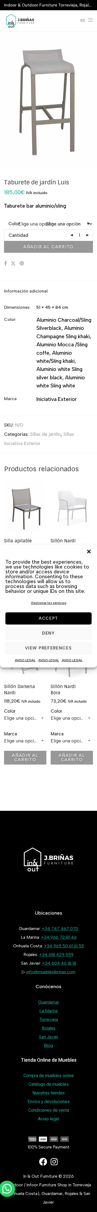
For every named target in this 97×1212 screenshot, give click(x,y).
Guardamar (48, 1002)
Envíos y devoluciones (48, 1101)
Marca (10, 733)
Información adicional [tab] (26, 291)
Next (92, 99)
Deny (48, 633)
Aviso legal (48, 1118)
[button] (89, 551)
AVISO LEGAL (25, 660)
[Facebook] (43, 1162)
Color (10, 711)
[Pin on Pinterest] (22, 263)
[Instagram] (54, 1162)
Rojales (49, 1028)
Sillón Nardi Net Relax (63, 544)
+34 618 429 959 (56, 954)
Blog (48, 1045)
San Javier (48, 1036)
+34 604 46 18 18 (59, 963)
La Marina (48, 1010)
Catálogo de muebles (49, 1084)
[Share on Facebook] (5, 263)
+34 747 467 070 (60, 928)
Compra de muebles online (48, 1075)
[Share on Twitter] (13, 263)
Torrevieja (48, 1019)
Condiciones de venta (48, 1110)
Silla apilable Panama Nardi (19, 544)
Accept (48, 618)
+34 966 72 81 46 (59, 937)
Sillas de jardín (45, 434)
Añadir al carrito (48, 246)
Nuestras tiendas (48, 1092)
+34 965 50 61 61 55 (64, 945)
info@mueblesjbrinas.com (50, 971)
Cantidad (18, 235)
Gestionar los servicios (48, 603)
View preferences (48, 648)
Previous (5, 99)
